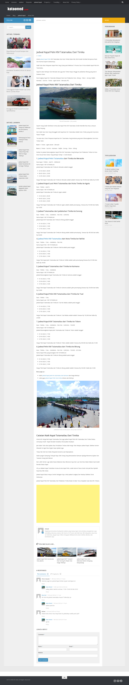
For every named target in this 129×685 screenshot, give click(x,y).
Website (40, 652)
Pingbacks (56, 574)
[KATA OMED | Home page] (18, 8)
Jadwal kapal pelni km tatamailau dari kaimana (55, 375)
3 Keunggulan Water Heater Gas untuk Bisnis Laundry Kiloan (18, 90)
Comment (41, 634)
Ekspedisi (29, 2)
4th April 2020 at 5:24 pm (53, 611)
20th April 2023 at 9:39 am (60, 587)
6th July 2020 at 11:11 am (54, 595)
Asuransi (14, 2)
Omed (39, 56)
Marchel (44, 595)
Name (40, 646)
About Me (66, 2)
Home (7, 2)
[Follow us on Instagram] (24, 20)
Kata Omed (49, 587)
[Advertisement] (68, 38)
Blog (14, 15)
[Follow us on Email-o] (27, 20)
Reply (43, 583)
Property (47, 2)
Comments (43, 574)
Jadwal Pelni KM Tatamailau (50, 238)
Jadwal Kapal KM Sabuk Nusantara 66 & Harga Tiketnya (24, 164)
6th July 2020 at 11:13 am (60, 603)
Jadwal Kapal (38, 2)
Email (71, 646)
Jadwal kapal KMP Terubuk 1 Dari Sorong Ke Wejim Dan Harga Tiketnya (65, 561)
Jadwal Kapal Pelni (45, 59)
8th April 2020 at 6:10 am (60, 619)
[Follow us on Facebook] (30, 20)
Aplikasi (21, 2)
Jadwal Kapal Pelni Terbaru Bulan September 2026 (24, 176)
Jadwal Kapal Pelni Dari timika (53, 378)
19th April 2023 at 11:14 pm (58, 579)
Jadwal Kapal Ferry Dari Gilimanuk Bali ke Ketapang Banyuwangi (84, 561)
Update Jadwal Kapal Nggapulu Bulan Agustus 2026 (24, 188)
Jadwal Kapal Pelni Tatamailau (51, 158)
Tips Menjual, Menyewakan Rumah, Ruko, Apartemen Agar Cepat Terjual (112, 73)
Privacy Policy (75, 2)
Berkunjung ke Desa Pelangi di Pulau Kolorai (24, 139)
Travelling (56, 2)
